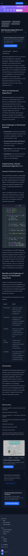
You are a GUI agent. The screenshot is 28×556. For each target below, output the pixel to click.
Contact (5, 533)
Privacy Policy (6, 531)
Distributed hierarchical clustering (9, 427)
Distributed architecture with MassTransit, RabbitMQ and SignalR (13, 420)
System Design (6, 522)
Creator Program (6, 524)
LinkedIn (5, 538)
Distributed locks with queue (8, 429)
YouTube (5, 541)
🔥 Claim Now (19, 10)
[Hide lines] (20, 206)
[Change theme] (18, 206)
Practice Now (19, 3)
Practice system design (10, 45)
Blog (4, 520)
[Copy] (16, 206)
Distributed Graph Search (7, 424)
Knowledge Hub (8, 31)
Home (2, 31)
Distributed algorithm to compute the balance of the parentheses (13, 408)
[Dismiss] (24, 474)
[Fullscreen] (24, 206)
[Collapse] (22, 206)
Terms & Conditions (7, 529)
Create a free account (10, 483)
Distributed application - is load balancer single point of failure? (14, 416)
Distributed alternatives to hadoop (9, 412)
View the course (8, 466)
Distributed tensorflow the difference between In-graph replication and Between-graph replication (13, 433)
